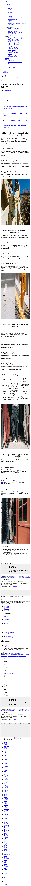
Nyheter (7, 58)
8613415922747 (7, 645)
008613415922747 (8, 644)
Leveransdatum (11, 60)
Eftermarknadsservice (13, 52)
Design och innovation (13, 40)
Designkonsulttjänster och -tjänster (16, 38)
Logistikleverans (12, 25)
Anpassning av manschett (14, 47)
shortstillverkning (25, 654)
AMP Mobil (17, 653)
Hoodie (10, 7)
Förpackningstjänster (13, 48)
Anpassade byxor (14, 656)
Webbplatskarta (10, 653)
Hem (5, 75)
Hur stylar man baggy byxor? (11, 77)
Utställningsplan (12, 66)
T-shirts (10, 8)
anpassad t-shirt (22, 656)
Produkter (7, 4)
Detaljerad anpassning (13, 42)
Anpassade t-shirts (12, 55)
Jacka (9, 11)
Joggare (10, 12)
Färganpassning (12, 50)
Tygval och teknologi (13, 39)
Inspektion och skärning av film (15, 17)
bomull (3, 482)
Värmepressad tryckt (13, 46)
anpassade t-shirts (5, 654)
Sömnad (10, 20)
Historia (10, 64)
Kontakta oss (8, 68)
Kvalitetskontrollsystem (13, 33)
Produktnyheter (7, 91)
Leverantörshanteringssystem (15, 62)
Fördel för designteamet (13, 28)
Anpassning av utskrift (13, 43)
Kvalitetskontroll (8, 618)
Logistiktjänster (11, 51)
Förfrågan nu (5, 72)
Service (10, 54)
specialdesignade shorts (15, 654)
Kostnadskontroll (8, 619)
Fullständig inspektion (13, 21)
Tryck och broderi (12, 19)
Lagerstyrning (11, 16)
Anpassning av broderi (13, 44)
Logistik (10, 35)
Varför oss (7, 59)
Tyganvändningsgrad (13, 31)
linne (22, 481)
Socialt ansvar (11, 67)
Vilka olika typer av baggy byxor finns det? (17, 120)
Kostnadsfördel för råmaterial (15, 29)
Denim (9, 5)
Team (9, 63)
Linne (9, 13)
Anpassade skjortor (5, 656)
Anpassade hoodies (12, 56)
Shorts (9, 9)
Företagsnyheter (7, 90)
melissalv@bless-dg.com (9, 646)
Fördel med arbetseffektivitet (15, 32)
